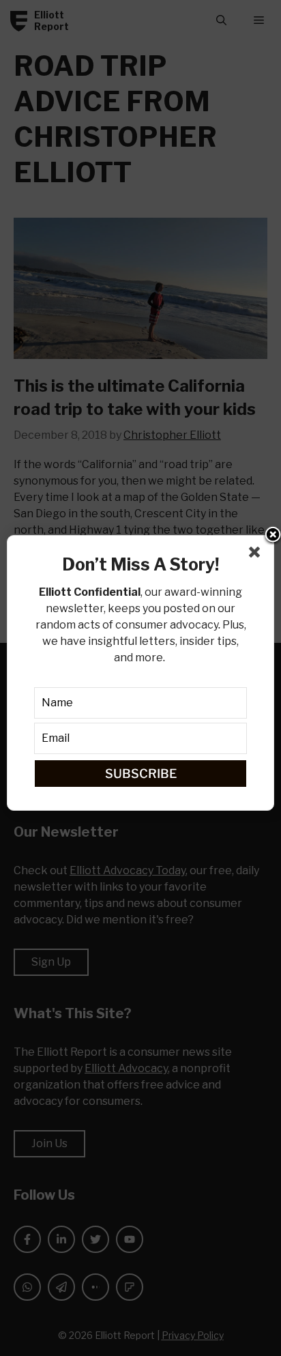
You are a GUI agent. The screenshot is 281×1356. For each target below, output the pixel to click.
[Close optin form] (257, 555)
